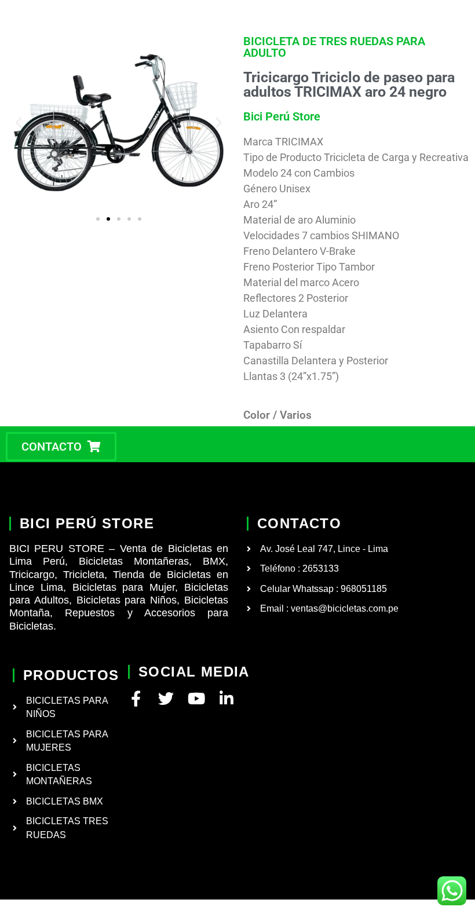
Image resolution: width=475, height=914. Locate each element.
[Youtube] (196, 698)
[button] (19, 122)
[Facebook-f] (136, 698)
